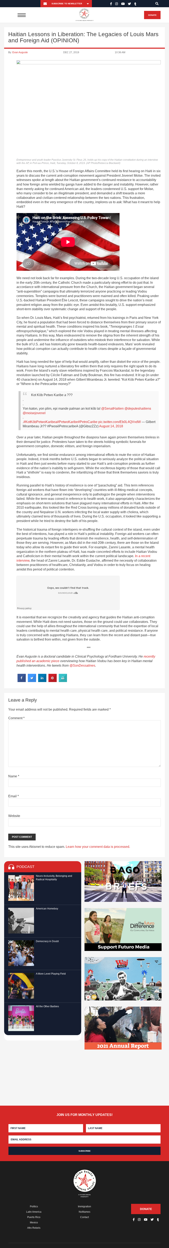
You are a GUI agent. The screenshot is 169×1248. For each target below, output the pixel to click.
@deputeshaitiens (137, 408)
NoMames (84, 1211)
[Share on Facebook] (22, 681)
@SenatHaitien (112, 408)
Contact (84, 1217)
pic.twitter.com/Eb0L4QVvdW (119, 422)
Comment (16, 718)
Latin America (33, 1211)
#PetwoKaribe (67, 422)
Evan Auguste (20, 52)
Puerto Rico (33, 1217)
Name (13, 776)
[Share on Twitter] (32, 681)
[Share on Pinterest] (52, 681)
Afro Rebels (33, 1227)
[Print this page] (63, 681)
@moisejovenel (34, 413)
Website (14, 816)
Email (13, 796)
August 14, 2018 (111, 426)
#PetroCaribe (87, 422)
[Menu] (21, 15)
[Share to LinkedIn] (42, 681)
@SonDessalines (82, 665)
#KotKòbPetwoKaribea (40, 422)
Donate (152, 15)
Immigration (84, 1206)
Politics (34, 1206)
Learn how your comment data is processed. (98, 846)
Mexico (34, 1222)
